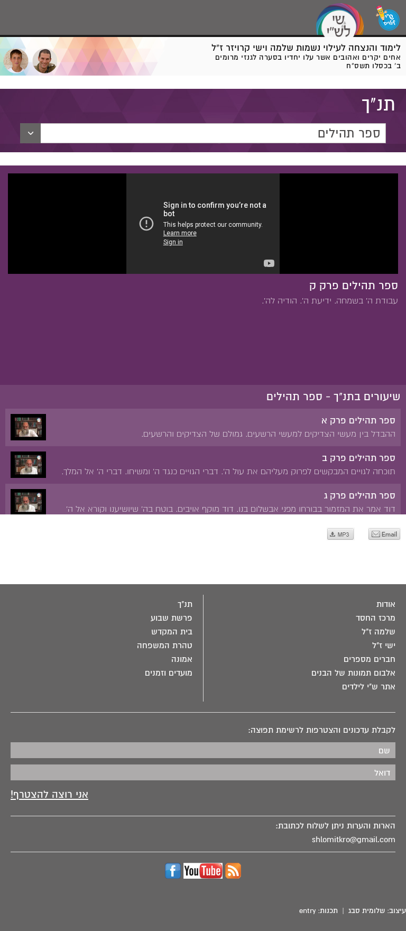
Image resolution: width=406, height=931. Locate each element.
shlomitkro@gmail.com (353, 839)
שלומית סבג (366, 910)
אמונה (181, 659)
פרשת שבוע (171, 618)
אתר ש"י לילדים (368, 686)
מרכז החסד (375, 618)
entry (307, 910)
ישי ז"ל (383, 645)
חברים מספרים (369, 659)
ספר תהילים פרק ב (358, 458)
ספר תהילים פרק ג (359, 495)
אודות (385, 604)
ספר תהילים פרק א (358, 420)
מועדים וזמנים (168, 673)
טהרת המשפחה (164, 645)
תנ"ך (185, 604)
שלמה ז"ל (378, 631)
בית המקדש (171, 631)
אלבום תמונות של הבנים (353, 673)
